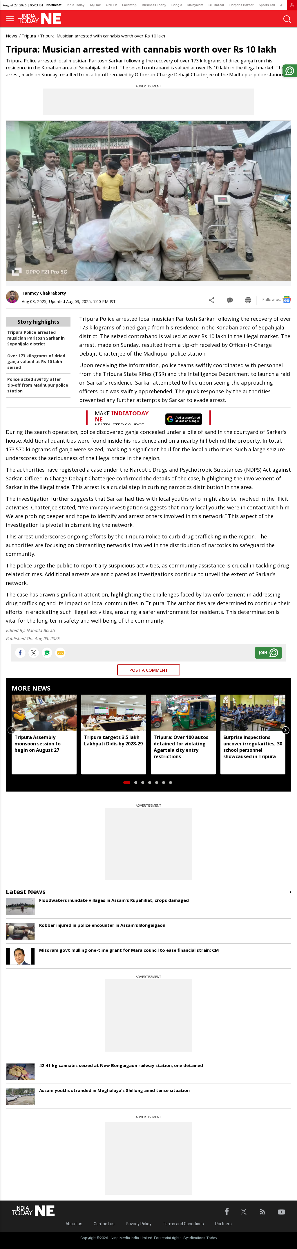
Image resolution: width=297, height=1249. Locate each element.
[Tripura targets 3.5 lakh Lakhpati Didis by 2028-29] (113, 713)
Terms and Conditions (183, 1223)
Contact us (104, 1223)
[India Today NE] (41, 18)
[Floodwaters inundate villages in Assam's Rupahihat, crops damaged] (20, 906)
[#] (47, 653)
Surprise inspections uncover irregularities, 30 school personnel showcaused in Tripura (252, 747)
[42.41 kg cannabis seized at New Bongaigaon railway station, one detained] (20, 1072)
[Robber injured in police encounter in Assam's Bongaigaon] (20, 931)
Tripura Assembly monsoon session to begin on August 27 (38, 743)
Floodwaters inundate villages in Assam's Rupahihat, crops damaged (114, 900)
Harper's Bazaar (241, 5)
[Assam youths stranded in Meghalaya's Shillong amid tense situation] (20, 1096)
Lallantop (129, 5)
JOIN (263, 652)
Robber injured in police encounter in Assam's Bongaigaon (102, 925)
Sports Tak (267, 5)
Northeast (53, 5)
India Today (75, 5)
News (11, 36)
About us (74, 1223)
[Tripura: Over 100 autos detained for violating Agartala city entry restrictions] (183, 713)
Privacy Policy (138, 1223)
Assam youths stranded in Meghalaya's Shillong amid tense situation (114, 1090)
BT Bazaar (216, 5)
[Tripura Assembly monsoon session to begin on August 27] (44, 713)
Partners (223, 1223)
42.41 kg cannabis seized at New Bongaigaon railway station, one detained (121, 1065)
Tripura (28, 36)
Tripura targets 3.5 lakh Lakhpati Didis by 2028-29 (113, 740)
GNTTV (111, 5)
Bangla (176, 5)
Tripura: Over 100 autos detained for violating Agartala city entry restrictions (181, 747)
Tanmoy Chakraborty (44, 293)
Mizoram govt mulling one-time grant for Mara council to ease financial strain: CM (129, 950)
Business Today (154, 5)
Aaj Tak (95, 5)
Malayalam (195, 5)
